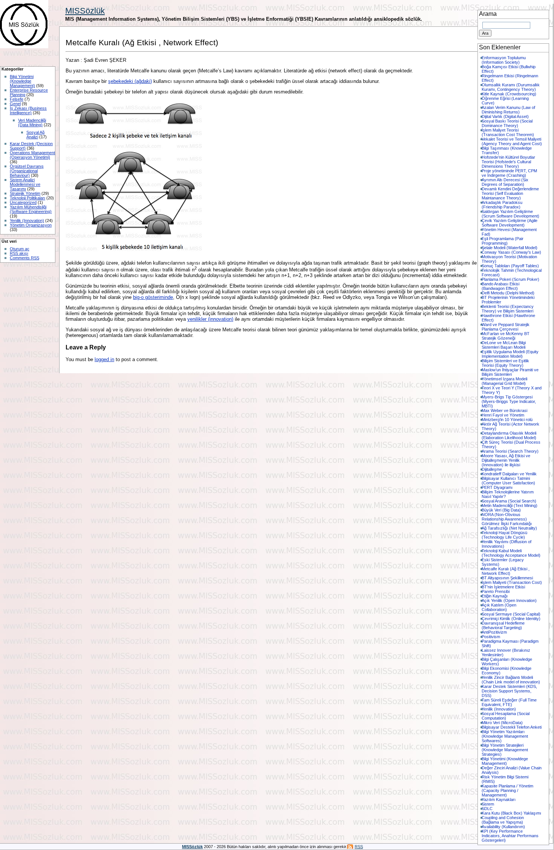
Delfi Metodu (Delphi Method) (508, 293)
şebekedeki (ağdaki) (130, 81)
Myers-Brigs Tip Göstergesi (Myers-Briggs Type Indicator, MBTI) (509, 401)
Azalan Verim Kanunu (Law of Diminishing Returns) (508, 109)
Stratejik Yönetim (25, 193)
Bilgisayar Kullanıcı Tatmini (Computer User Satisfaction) (508, 480)
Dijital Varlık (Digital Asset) (505, 116)
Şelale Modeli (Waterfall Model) (509, 247)
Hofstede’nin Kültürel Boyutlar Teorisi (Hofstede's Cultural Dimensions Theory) (508, 161)
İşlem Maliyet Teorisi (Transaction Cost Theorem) (508, 132)
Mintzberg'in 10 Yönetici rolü (507, 419)
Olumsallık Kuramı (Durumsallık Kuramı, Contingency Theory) (511, 87)
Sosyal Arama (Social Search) (509, 501)
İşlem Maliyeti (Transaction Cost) (512, 582)
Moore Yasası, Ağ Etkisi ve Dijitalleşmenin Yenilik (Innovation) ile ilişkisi (506, 460)
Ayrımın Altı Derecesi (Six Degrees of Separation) (505, 182)
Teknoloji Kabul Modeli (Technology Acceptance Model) (511, 552)
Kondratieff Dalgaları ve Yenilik (509, 474)
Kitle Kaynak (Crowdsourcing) (509, 94)
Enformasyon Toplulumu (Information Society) (504, 59)
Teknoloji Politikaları (27, 198)
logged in (104, 359)
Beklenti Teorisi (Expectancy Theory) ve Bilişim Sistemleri (508, 308)
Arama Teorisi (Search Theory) (510, 451)
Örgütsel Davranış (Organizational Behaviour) (27, 171)
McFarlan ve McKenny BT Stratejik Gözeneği (506, 335)
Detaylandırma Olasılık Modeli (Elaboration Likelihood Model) (509, 435)
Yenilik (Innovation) (27, 220)
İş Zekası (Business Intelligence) (28, 110)
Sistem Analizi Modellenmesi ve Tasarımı (25, 184)
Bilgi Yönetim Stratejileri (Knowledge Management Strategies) (505, 750)
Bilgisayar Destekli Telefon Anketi (512, 727)
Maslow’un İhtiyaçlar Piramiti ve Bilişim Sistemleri (510, 372)
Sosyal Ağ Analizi (35, 134)
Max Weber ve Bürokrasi (504, 410)
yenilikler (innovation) (210, 319)
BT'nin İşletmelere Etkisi (503, 587)
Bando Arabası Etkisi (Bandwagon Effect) (500, 286)
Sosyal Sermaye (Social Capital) (511, 614)
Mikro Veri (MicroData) (502, 722)
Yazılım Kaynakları (499, 799)
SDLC (487, 808)
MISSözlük (85, 10)
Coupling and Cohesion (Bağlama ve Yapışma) (503, 819)
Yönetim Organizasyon (31, 225)
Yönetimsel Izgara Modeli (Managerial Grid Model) (504, 381)
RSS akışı (19, 253)
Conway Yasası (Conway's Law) (511, 252)
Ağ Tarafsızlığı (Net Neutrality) (509, 528)
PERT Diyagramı (497, 487)
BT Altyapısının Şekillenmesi (507, 578)
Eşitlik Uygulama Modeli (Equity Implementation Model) (510, 353)
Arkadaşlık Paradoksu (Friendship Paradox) (502, 204)
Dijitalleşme (492, 469)
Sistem (488, 804)
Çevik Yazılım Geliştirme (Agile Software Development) (509, 222)
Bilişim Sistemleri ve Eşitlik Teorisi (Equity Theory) (505, 363)
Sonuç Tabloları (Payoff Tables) (510, 265)
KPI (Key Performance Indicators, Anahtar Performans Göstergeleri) (510, 835)
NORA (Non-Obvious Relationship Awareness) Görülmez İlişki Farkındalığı (507, 519)
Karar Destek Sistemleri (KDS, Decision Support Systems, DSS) (509, 691)
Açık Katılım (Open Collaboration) (499, 607)
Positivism (491, 636)
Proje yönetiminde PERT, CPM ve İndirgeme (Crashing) (509, 173)
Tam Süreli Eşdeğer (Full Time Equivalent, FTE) (509, 702)
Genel (15, 103)
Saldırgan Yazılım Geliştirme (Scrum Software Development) (510, 213)
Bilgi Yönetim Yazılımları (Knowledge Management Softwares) (505, 736)
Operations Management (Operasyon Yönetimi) (32, 154)
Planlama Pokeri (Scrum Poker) (510, 279)
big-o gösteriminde (153, 297)
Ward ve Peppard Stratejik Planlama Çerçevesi (506, 326)
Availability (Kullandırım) (503, 826)
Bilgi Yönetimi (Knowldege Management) (505, 761)
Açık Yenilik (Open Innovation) (509, 600)
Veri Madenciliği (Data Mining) (32, 122)
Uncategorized (23, 202)
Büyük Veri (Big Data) (501, 510)
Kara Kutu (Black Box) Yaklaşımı (511, 813)
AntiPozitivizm (494, 632)
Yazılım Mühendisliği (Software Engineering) (31, 209)
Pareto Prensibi (496, 591)
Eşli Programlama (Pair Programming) (502, 240)
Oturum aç (19, 249)
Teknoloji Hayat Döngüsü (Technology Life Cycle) (504, 534)
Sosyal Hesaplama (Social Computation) (506, 715)
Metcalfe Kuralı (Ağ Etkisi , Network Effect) (506, 571)
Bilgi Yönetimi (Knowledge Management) (22, 81)
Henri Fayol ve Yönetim (503, 415)
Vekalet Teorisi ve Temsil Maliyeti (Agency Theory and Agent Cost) (512, 141)
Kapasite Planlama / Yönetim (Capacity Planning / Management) (507, 790)
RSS (359, 846)
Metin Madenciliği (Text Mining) (509, 505)
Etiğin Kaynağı (495, 596)
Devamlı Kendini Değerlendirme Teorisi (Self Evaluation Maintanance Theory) (510, 193)
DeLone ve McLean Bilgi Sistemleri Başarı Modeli (504, 344)
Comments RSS (24, 258)
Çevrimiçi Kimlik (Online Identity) (511, 618)
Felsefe (16, 99)
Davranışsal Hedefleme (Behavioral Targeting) (503, 625)
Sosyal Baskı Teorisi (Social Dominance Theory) (507, 123)
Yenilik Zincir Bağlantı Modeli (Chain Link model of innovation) (511, 679)
